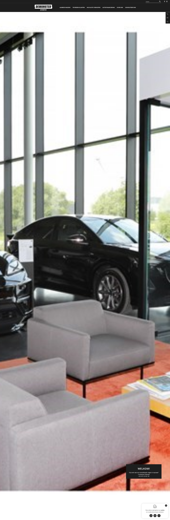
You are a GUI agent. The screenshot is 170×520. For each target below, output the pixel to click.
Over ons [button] (120, 7)
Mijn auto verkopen (93, 7)
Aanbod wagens (65, 7)
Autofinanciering (109, 7)
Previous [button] (42, 152)
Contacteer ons (130, 7)
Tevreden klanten (79, 7)
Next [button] (127, 152)
